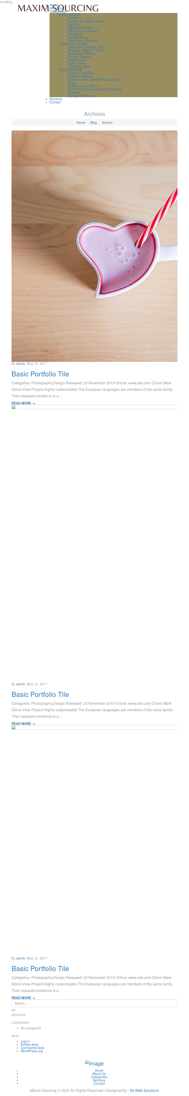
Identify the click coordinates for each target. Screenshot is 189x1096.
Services (56, 98)
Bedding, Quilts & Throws (86, 50)
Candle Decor (78, 37)
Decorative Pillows (81, 53)
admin (20, 363)
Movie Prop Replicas (83, 40)
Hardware (75, 34)
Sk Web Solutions (144, 1090)
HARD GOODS (70, 14)
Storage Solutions (81, 95)
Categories (57, 11)
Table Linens (77, 60)
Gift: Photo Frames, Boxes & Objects (94, 89)
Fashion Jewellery (81, 73)
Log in (25, 1041)
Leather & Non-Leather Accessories (94, 79)
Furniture (74, 18)
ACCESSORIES (70, 69)
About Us (56, 8)
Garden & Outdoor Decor (86, 21)
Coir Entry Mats (79, 66)
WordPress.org (32, 1051)
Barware (74, 92)
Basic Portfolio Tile (40, 374)
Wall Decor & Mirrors (83, 30)
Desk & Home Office (82, 86)
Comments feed (32, 1047)
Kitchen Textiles (79, 56)
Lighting (74, 24)
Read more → (23, 403)
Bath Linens (76, 63)
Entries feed (29, 1044)
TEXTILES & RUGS (73, 43)
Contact (55, 102)
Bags (71, 82)
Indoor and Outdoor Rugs (86, 47)
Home (54, 5)
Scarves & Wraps (80, 76)
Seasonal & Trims (81, 27)
